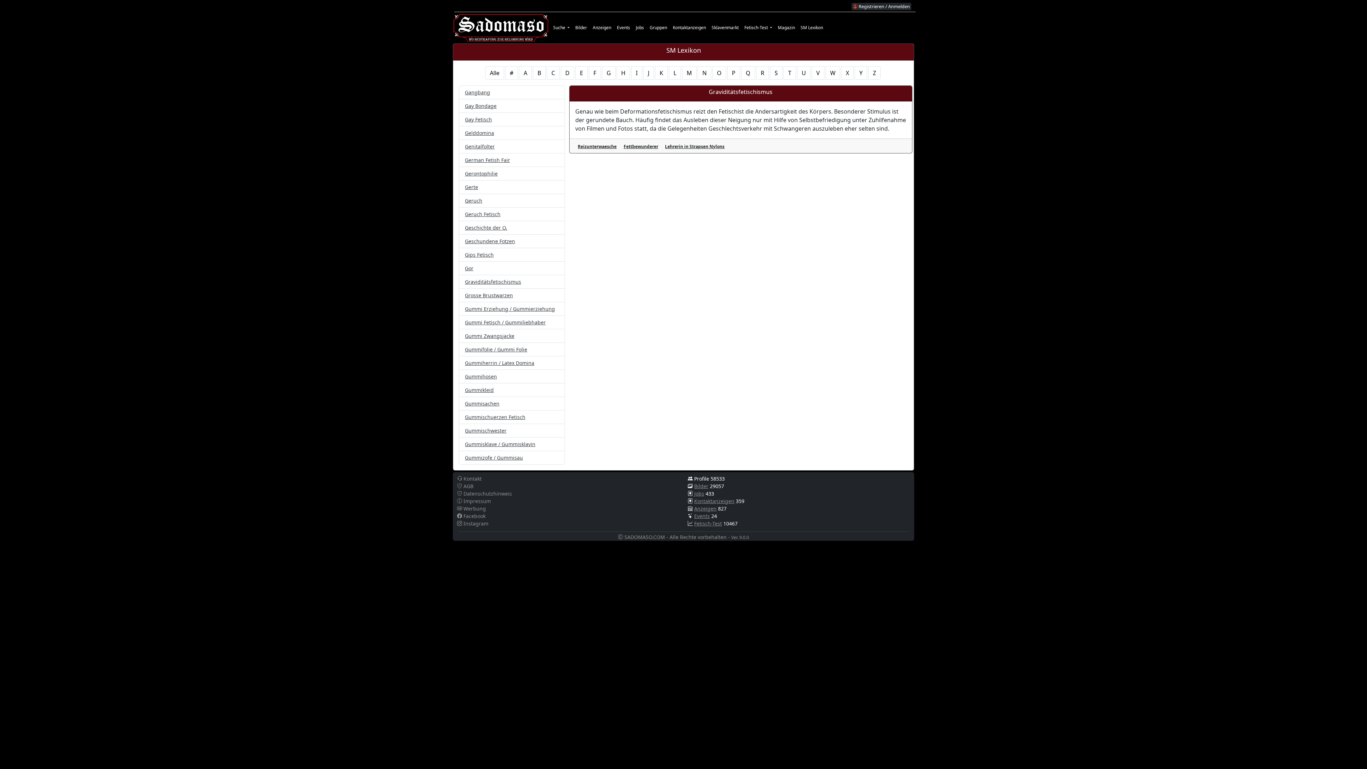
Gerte (471, 187)
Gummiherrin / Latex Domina (499, 363)
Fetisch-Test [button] (756, 28)
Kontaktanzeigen (689, 28)
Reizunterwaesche (597, 146)
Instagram (475, 523)
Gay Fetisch (478, 119)
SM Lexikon (812, 28)
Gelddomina (479, 133)
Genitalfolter (480, 146)
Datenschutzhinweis (487, 493)
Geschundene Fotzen (490, 241)
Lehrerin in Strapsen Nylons (694, 146)
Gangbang (477, 92)
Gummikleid (479, 390)
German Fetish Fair (487, 160)
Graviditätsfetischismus (493, 281)
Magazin (786, 28)
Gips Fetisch (479, 254)
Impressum (476, 501)
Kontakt (472, 478)
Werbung (474, 508)
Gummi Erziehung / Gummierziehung (510, 308)
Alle (494, 73)
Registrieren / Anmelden (884, 6)
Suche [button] (559, 28)
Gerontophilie (481, 173)
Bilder (581, 28)
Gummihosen (481, 376)
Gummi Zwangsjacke (489, 336)
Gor (469, 268)
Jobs (640, 28)
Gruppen (658, 28)
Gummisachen (482, 403)
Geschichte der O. (486, 227)
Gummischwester (486, 430)
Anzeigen (602, 28)
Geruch (473, 200)
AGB (467, 486)
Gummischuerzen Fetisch (495, 417)
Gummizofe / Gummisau (494, 457)
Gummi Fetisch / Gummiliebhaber (505, 322)
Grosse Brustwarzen (489, 295)
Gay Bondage (481, 106)
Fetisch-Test (708, 523)
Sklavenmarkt (725, 28)
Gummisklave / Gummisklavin (500, 444)
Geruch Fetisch (483, 214)
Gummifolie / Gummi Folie (496, 349)
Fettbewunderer (641, 146)
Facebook (474, 516)
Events (623, 28)
